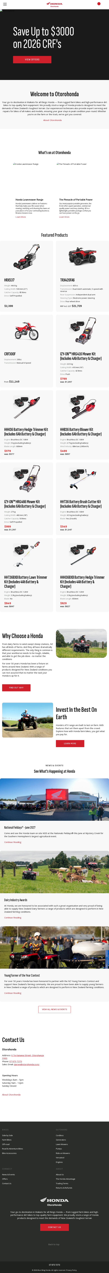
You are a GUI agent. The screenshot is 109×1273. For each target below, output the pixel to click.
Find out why (16, 687)
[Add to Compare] (46, 304)
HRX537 (9, 280)
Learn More (70, 743)
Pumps (59, 1148)
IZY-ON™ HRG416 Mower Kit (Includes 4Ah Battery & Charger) (81, 356)
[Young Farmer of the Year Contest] (54, 964)
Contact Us (54, 1227)
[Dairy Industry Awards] (54, 888)
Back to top (53, 1244)
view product (26, 296)
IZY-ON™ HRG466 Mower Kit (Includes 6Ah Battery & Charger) (25, 504)
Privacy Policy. (71, 1270)
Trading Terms (62, 1183)
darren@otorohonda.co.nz (26, 1064)
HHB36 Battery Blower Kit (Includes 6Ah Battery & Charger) (81, 431)
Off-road (6, 1144)
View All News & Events (54, 1009)
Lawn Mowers (62, 1144)
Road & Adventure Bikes (12, 1148)
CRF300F (10, 354)
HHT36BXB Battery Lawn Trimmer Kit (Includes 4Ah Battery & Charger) (25, 582)
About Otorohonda (52, 120)
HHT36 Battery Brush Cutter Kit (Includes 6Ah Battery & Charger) (81, 504)
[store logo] (54, 4)
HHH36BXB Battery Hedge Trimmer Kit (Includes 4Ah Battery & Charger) (82, 582)
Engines (59, 1162)
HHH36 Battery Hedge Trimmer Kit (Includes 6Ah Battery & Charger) (26, 431)
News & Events (8, 1174)
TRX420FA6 (67, 280)
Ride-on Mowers (63, 1153)
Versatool (60, 1157)
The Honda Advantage (65, 1179)
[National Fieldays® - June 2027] (54, 814)
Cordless (60, 1135)
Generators (61, 1139)
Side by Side (7, 1135)
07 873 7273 (15, 1061)
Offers (5, 1179)
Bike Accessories (9, 1153)
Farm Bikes (6, 1139)
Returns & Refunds (64, 1188)
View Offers (32, 59)
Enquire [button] (75, 304)
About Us (60, 1174)
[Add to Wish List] (38, 304)
